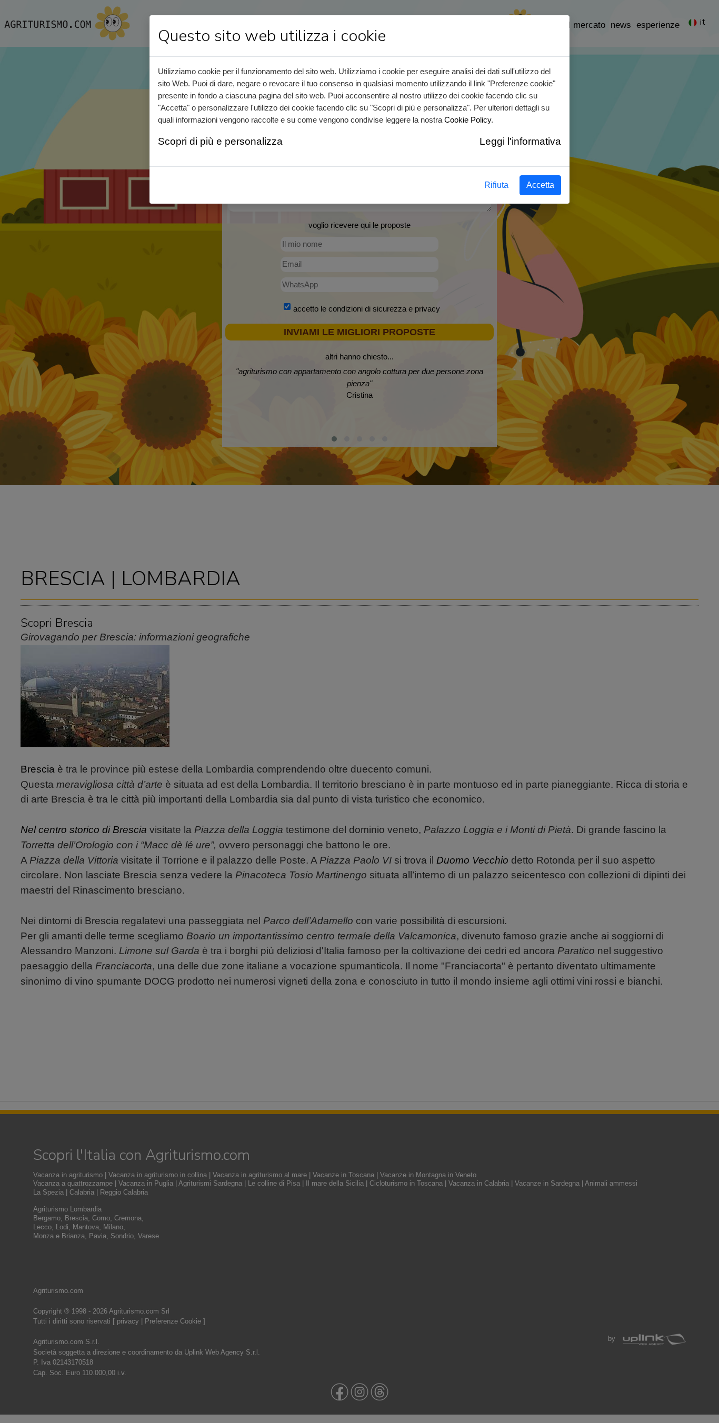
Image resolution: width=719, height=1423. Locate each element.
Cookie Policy (467, 119)
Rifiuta (496, 185)
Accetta (540, 185)
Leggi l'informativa (520, 141)
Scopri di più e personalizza (220, 141)
